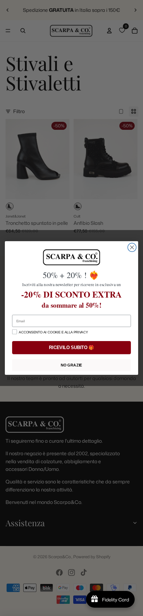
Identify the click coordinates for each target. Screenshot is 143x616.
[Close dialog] (132, 247)
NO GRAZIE (71, 365)
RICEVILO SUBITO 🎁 (71, 347)
